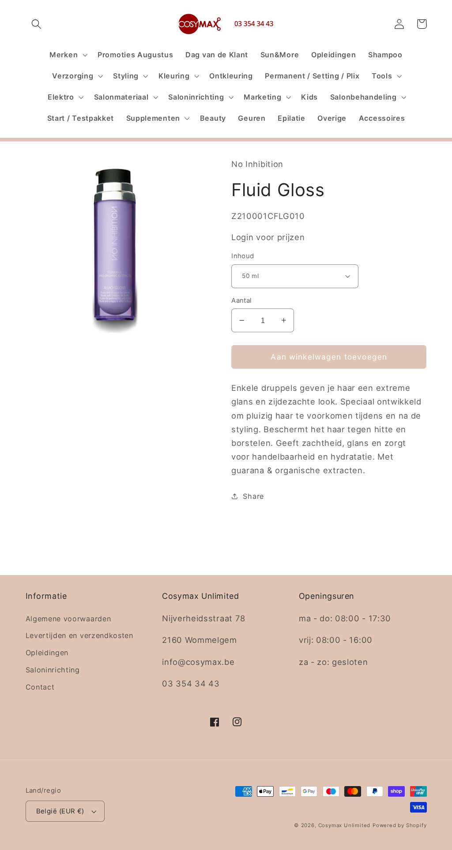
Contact (40, 687)
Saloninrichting (53, 669)
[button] (37, 24)
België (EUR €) (60, 811)
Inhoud (242, 256)
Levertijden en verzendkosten (79, 635)
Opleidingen (47, 652)
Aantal (241, 300)
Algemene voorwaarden (68, 618)
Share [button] (253, 496)
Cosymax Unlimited (344, 825)
